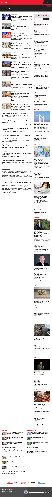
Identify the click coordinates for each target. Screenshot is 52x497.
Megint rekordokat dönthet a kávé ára (40, 104)
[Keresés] (50, 2)
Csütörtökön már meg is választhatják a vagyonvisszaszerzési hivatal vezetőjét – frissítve (41, 76)
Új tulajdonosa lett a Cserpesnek (39, 277)
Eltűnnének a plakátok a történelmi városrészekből (15, 466)
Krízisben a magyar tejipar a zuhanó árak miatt (41, 27)
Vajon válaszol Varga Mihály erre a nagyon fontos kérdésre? (41, 65)
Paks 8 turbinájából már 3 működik (40, 53)
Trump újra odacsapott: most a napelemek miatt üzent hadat (41, 317)
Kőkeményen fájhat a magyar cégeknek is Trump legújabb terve (21, 17)
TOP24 (36, 62)
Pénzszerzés (37, 144)
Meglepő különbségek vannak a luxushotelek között (41, 302)
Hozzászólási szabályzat (6, 492)
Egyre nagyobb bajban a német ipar (37, 437)
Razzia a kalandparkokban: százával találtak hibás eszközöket (39, 443)
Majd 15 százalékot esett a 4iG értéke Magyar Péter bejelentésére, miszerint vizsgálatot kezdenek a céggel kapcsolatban (42, 57)
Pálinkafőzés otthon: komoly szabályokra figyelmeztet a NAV (41, 209)
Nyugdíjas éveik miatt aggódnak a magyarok (42, 384)
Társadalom (37, 357)
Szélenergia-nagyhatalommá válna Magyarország (41, 125)
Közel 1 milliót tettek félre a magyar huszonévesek (40, 139)
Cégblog (36, 253)
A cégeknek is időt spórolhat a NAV (40, 212)
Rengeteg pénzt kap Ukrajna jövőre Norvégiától (40, 96)
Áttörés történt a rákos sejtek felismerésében (39, 381)
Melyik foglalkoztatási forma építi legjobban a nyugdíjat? (41, 170)
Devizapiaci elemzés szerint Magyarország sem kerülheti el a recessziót (17, 154)
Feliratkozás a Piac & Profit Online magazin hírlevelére (38, 491)
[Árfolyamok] (47, 2)
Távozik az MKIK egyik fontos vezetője (41, 269)
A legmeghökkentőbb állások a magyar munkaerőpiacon (40, 174)
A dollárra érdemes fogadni (18, 33)
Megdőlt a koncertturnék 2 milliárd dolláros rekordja (41, 31)
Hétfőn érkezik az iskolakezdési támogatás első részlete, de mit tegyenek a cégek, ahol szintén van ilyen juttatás (41, 162)
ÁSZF (8, 491)
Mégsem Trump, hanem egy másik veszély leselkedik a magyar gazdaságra (21, 25)
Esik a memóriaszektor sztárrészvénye (9, 447)
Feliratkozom (46, 18)
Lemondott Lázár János (40, 373)
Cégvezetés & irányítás (32, 430)
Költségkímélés (37, 109)
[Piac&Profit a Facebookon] (9, 489)
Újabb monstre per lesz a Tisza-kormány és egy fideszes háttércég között (41, 246)
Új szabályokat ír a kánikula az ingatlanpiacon (39, 310)
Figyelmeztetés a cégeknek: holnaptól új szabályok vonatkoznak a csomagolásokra (41, 250)
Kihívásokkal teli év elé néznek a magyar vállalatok (15, 113)
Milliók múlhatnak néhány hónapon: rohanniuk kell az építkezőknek (40, 197)
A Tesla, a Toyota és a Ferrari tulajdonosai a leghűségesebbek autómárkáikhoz (41, 35)
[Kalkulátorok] (45, 2)
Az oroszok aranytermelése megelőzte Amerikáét (40, 46)
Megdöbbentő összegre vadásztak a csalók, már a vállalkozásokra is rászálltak (41, 412)
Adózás (36, 181)
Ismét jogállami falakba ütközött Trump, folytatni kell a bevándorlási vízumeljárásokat (41, 49)
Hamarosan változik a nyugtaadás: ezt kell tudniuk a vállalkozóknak (41, 205)
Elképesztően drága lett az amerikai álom (41, 24)
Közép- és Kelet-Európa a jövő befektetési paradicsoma (21, 94)
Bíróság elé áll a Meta (10, 461)
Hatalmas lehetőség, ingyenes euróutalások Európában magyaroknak (16, 121)
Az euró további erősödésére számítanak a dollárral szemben (15, 129)
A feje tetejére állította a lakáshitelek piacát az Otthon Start (41, 92)
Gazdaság (36, 322)
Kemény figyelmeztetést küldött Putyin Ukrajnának (40, 80)
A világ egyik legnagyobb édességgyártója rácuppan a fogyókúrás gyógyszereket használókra (16, 433)
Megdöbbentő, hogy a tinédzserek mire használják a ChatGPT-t (41, 68)
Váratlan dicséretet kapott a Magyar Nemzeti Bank (20, 54)
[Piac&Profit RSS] (11, 489)
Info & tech (4, 430)
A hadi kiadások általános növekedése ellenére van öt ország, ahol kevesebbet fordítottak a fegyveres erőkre (41, 41)
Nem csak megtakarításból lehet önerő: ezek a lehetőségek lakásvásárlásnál (41, 178)
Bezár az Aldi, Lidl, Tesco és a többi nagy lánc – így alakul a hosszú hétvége (41, 274)
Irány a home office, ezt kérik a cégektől (9, 449)
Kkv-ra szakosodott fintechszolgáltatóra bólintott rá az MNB (17, 136)
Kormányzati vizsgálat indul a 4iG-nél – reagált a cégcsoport (40, 280)
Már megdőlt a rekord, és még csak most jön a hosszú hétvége (42, 132)
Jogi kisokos (37, 217)
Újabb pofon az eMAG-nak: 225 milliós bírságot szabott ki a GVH (14, 471)
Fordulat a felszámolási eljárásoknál (20, 44)
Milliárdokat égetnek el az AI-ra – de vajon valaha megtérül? (41, 419)
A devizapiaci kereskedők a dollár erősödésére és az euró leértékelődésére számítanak (21, 84)
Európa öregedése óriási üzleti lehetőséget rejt (41, 377)
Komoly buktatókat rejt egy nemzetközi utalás (14, 160)
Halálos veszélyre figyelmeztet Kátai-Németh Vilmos (42, 72)
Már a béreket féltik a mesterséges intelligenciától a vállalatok (41, 406)
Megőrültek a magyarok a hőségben (9, 473)
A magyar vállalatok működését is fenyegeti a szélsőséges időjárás (41, 314)
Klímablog (36, 285)
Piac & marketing (6, 455)
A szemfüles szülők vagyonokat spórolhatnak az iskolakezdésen (40, 135)
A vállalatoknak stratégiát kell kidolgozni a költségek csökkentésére (15, 168)
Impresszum (4, 491)
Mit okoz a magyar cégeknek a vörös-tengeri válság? (20, 72)
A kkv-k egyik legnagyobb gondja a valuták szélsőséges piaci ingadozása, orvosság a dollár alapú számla (17, 146)
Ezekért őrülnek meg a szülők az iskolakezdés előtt (15, 456)
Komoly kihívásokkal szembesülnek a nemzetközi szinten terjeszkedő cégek (21, 63)
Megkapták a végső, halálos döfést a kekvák (41, 242)
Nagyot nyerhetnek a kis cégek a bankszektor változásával (17, 182)
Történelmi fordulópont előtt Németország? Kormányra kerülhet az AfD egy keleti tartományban (41, 88)
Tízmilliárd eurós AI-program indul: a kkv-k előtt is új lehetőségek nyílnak (41, 415)
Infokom (36, 389)
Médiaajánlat (11, 491)
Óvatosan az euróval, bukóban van (20, 104)
